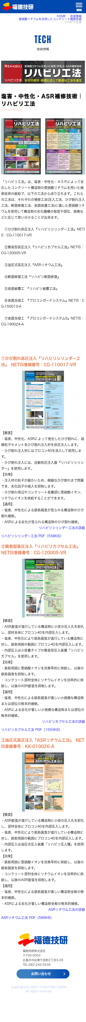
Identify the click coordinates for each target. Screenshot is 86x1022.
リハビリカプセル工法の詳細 (63, 721)
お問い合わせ (41, 973)
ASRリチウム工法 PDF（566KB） (27, 917)
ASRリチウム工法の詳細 (66, 909)
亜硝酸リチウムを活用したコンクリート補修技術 (50, 19)
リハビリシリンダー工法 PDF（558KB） (32, 536)
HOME (61, 16)
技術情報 (76, 16)
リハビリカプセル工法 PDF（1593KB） (31, 729)
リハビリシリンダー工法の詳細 (62, 527)
